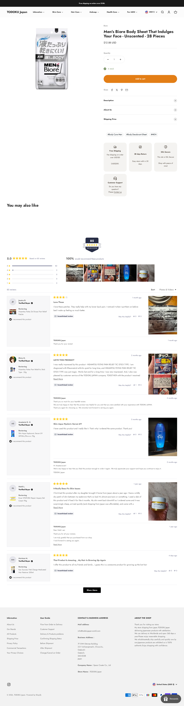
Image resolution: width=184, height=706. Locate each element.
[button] (74, 273)
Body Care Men (115, 134)
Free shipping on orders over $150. (92, 3)
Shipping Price (12, 638)
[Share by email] (126, 90)
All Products (11, 634)
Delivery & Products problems (52, 634)
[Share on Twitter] (116, 90)
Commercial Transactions (16, 648)
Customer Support (47, 629)
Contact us (118, 192)
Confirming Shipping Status (51, 638)
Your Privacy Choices (15, 652)
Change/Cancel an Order (50, 652)
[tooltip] (63, 316)
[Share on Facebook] (112, 90)
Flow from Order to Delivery (51, 624)
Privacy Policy (12, 643)
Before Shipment (46, 643)
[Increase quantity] (120, 59)
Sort (153, 289)
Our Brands (11, 629)
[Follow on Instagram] (9, 684)
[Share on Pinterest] (121, 90)
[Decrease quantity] (108, 59)
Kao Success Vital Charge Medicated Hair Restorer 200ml (32, 571)
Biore (106, 25)
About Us (10, 624)
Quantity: (107, 53)
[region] (110, 273)
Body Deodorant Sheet (136, 134)
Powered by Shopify (33, 695)
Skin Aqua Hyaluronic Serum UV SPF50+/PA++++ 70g (31, 434)
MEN (153, 134)
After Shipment (46, 648)
